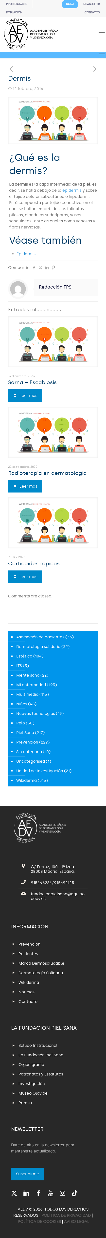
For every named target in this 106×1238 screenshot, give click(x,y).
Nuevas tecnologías (35, 713)
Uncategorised (30, 761)
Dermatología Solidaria (40, 973)
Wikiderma (26, 780)
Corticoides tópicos (34, 563)
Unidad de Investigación (39, 771)
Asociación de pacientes (40, 637)
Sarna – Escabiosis (32, 382)
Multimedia (27, 694)
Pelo (20, 723)
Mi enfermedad (31, 684)
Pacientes (28, 953)
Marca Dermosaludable (41, 963)
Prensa (25, 1102)
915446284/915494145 (52, 882)
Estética (24, 656)
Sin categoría (29, 751)
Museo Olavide (33, 1093)
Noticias (26, 992)
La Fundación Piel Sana (40, 1055)
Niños (21, 704)
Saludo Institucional (37, 1045)
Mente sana (27, 675)
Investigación (31, 1083)
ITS (19, 665)
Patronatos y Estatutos (40, 1074)
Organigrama (31, 1064)
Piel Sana (25, 732)
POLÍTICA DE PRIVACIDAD (66, 1215)
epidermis (72, 190)
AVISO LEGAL (76, 1221)
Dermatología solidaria (38, 646)
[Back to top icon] (96, 1228)
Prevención (27, 742)
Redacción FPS (55, 287)
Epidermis (26, 254)
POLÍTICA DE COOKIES (39, 1221)
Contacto (27, 1001)
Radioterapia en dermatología (47, 473)
